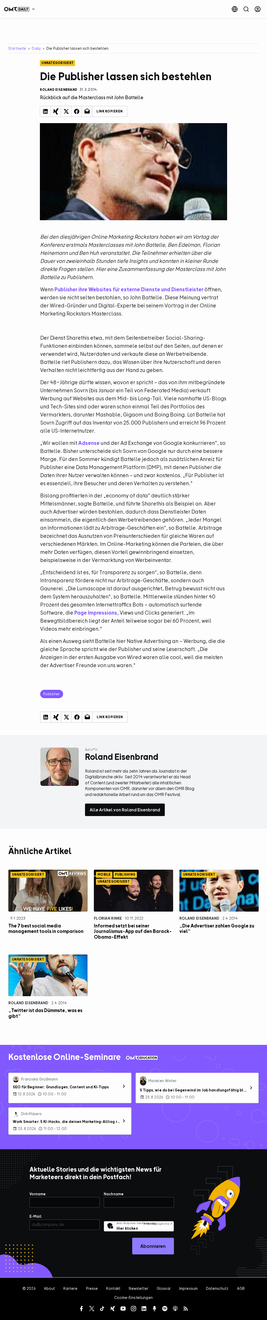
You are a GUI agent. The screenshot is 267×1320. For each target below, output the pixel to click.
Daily (36, 48)
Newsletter (138, 1288)
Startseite (17, 48)
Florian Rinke (108, 918)
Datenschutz (217, 1288)
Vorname (37, 1193)
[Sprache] (234, 9)
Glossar (164, 1288)
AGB (241, 1288)
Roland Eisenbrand (199, 918)
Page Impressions (95, 612)
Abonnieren (153, 1246)
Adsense (89, 442)
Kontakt (113, 1288)
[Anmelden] (257, 9)
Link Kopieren (109, 111)
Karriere (70, 1288)
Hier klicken (127, 1228)
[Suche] (246, 9)
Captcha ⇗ (158, 1224)
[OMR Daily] (21, 9)
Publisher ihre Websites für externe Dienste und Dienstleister (128, 289)
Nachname (114, 1193)
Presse (92, 1288)
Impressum (188, 1288)
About (49, 1288)
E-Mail (35, 1216)
